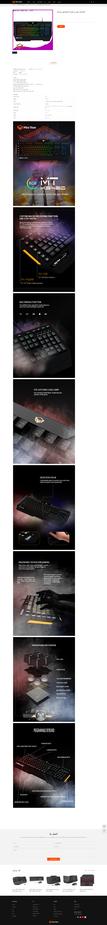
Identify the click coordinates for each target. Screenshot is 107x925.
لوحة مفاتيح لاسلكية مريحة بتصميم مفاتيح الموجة (18, 890)
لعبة (54, 904)
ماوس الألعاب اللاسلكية (58, 913)
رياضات (85, 870)
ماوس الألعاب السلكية (58, 911)
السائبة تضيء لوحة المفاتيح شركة (44, 4)
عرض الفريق (35, 906)
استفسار (61, 26)
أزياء (89, 870)
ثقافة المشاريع (35, 908)
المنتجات (92, 870)
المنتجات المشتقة (20, 4)
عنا (12, 909)
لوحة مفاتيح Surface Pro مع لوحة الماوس (86, 890)
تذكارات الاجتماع (36, 913)
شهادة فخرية (35, 911)
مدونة (75, 908)
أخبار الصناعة (76, 906)
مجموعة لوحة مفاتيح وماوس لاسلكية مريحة (52, 890)
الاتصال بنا (14, 916)
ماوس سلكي (56, 916)
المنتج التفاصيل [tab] (53, 62)
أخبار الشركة (76, 904)
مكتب (55, 906)
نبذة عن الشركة (36, 904)
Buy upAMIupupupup (31, 4)
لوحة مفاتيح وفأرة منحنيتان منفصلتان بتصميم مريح (69, 890)
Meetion (14, 4)
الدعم (13, 911)
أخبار (13, 913)
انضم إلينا (34, 915)
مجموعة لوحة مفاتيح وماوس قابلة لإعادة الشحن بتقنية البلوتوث (35, 890)
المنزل (13, 904)
